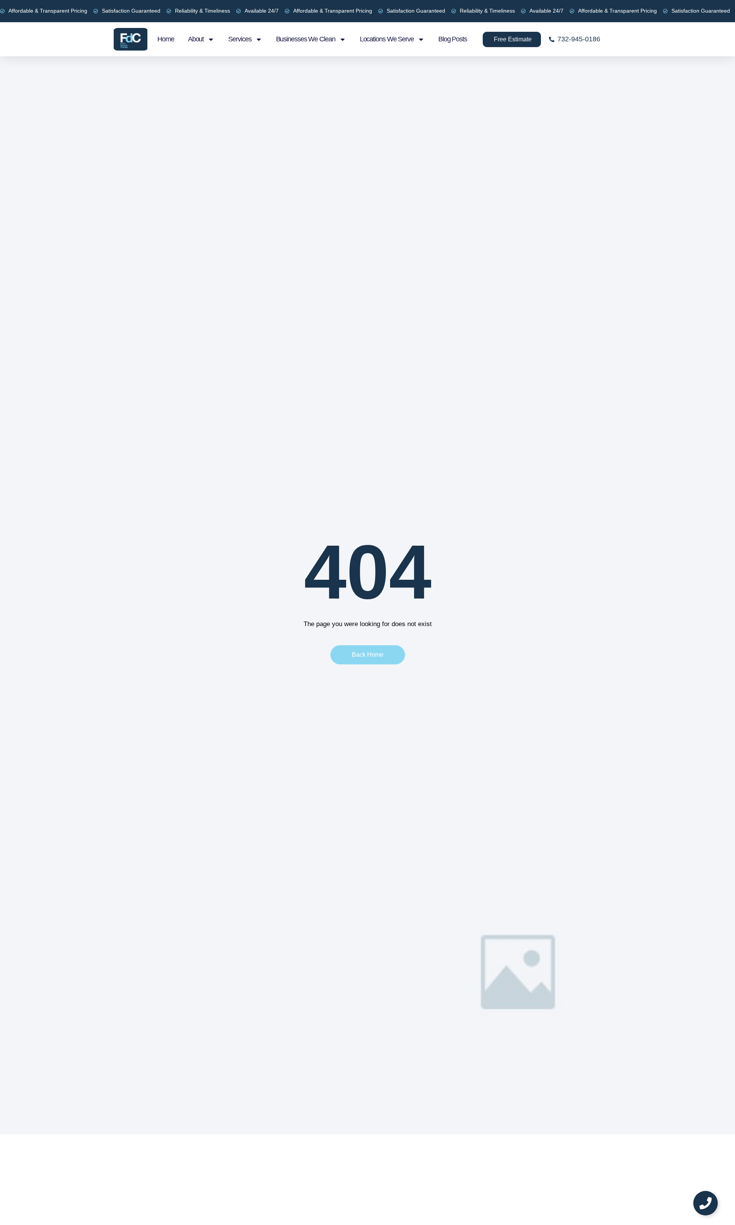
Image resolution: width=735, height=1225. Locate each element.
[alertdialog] (367, 11)
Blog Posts (452, 39)
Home (165, 39)
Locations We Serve (387, 39)
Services (239, 39)
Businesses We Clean (305, 39)
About (196, 39)
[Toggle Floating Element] (705, 1203)
